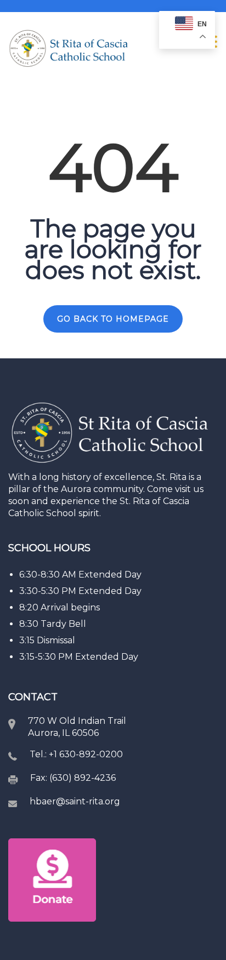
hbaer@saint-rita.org (75, 801)
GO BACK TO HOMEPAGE (113, 319)
